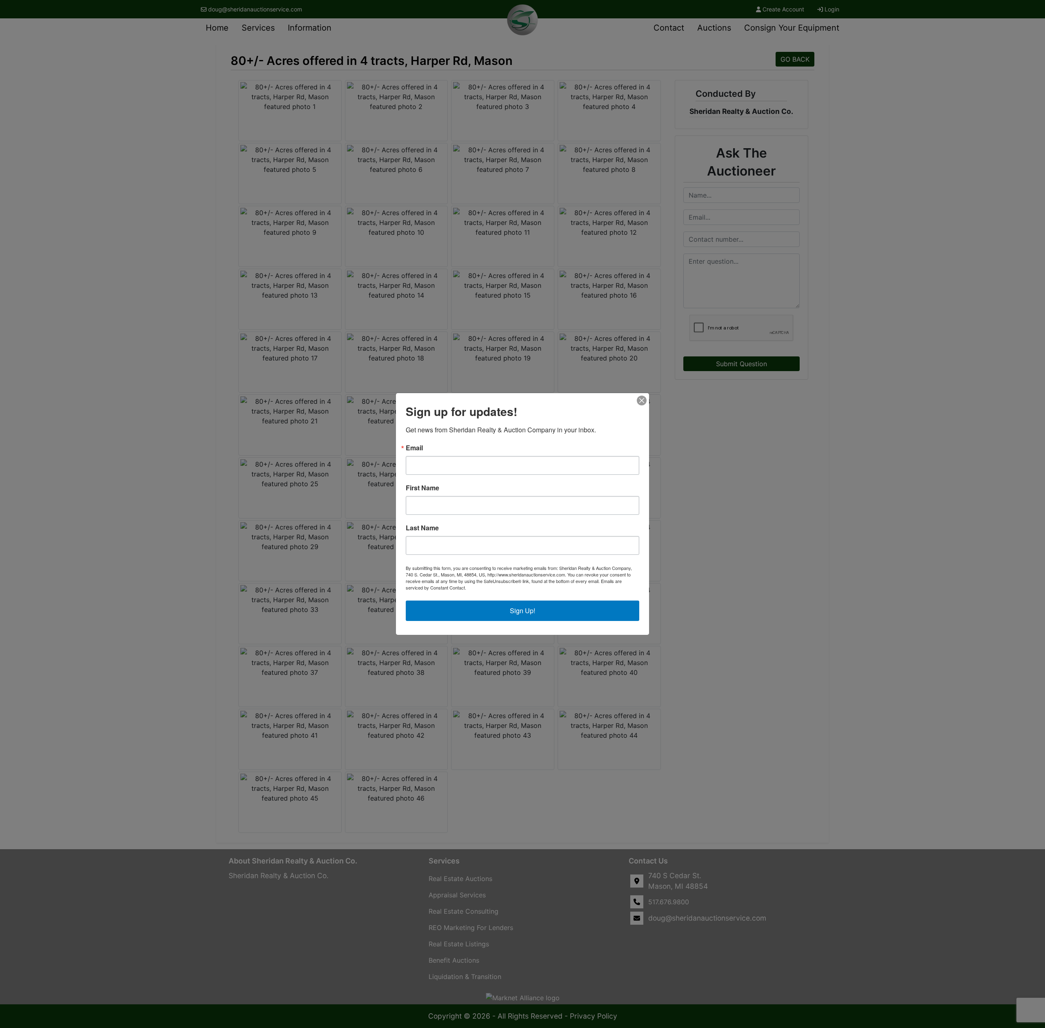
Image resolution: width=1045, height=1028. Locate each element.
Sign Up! (522, 610)
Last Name (422, 528)
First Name (422, 488)
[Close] (642, 400)
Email (414, 448)
